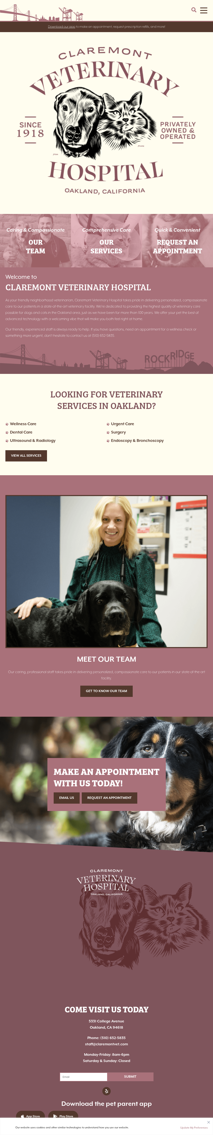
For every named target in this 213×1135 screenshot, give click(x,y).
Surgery (118, 432)
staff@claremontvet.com (106, 1044)
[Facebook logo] (106, 1091)
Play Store (66, 1116)
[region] (106, 1126)
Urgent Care (122, 424)
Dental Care (21, 432)
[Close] (208, 1121)
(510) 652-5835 (106, 1038)
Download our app (61, 27)
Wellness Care (23, 424)
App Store (33, 1116)
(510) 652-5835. (103, 336)
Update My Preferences (194, 1127)
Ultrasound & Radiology (33, 440)
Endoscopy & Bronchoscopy (137, 440)
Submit (130, 1077)
